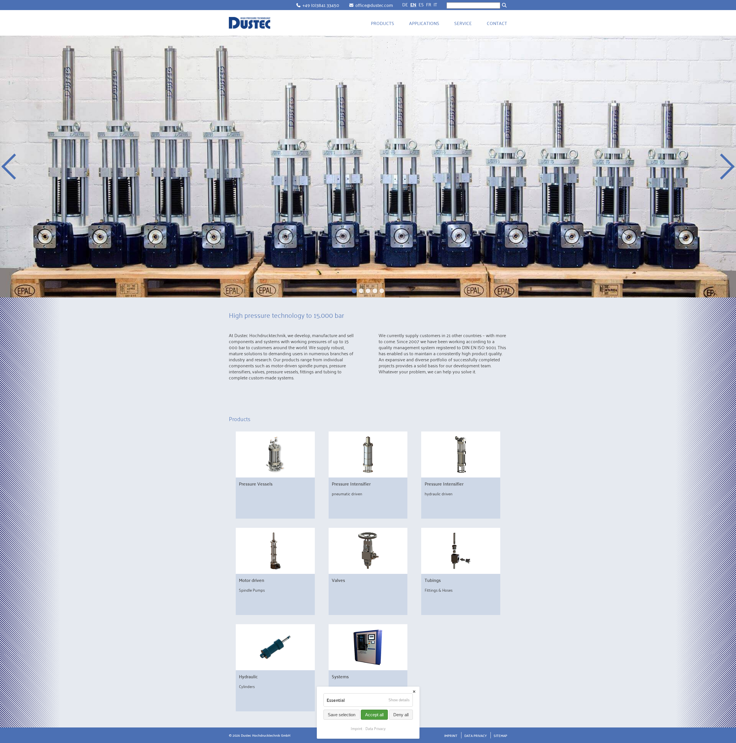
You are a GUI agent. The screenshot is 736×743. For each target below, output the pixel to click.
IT (435, 4)
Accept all (374, 714)
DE (405, 4)
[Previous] (14, 166)
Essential (336, 700)
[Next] (721, 166)
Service (463, 23)
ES (421, 4)
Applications (424, 23)
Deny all (401, 714)
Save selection (341, 714)
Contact (497, 23)
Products (382, 23)
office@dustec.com (374, 5)
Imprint (450, 735)
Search (504, 5)
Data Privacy (475, 735)
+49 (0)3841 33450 (320, 5)
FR (428, 4)
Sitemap (500, 735)
